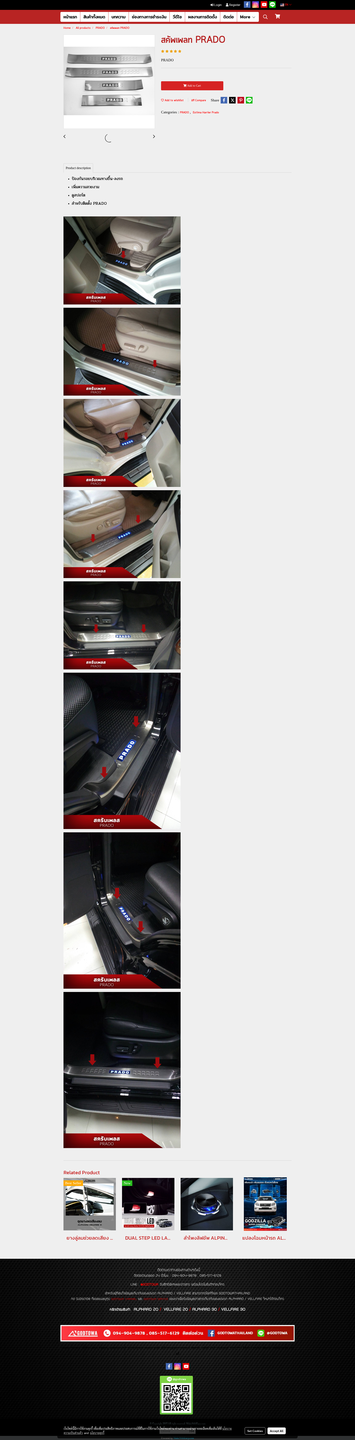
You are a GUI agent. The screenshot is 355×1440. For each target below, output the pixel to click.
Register (234, 5)
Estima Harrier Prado (206, 113)
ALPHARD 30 (204, 1310)
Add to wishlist (174, 100)
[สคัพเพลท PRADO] (109, 82)
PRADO (185, 113)
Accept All (276, 1431)
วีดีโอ (177, 17)
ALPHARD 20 (146, 1310)
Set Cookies (255, 1431)
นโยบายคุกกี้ (97, 1433)
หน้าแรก (70, 17)
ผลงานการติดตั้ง (202, 17)
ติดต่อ (228, 17)
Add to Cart (194, 85)
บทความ (119, 17)
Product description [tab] (78, 168)
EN (286, 5)
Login (217, 5)
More (246, 17)
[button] (265, 17)
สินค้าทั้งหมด (94, 17)
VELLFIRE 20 (176, 1310)
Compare (200, 100)
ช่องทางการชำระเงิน (149, 17)
